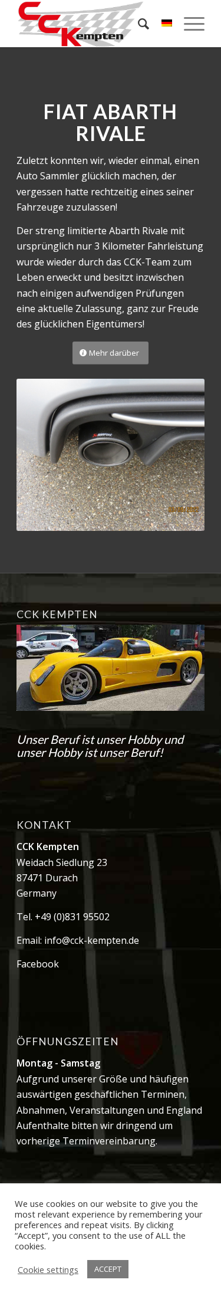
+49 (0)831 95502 (72, 916)
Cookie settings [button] (48, 1269)
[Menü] (188, 23)
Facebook (38, 963)
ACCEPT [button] (107, 1269)
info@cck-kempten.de (91, 940)
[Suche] (138, 23)
